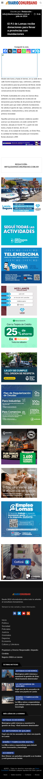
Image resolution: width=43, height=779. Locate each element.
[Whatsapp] (24, 51)
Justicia (5, 632)
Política (5, 623)
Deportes (6, 638)
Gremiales (6, 635)
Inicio (4, 620)
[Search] (40, 3)
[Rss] (28, 613)
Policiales (6, 629)
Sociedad (6, 626)
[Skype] (38, 51)
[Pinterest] (19, 51)
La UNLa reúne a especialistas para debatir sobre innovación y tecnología (28, 704)
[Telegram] (33, 51)
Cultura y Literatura (10, 644)
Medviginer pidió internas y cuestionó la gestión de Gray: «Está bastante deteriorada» (27, 676)
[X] (10, 51)
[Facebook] (5, 51)
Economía (6, 641)
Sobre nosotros (16, 775)
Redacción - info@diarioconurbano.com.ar (21, 165)
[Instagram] (28, 51)
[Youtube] (23, 613)
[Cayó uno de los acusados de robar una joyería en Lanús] (8, 687)
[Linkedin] (14, 51)
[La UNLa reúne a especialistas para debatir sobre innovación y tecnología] (8, 700)
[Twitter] (19, 613)
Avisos (37, 775)
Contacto (28, 775)
